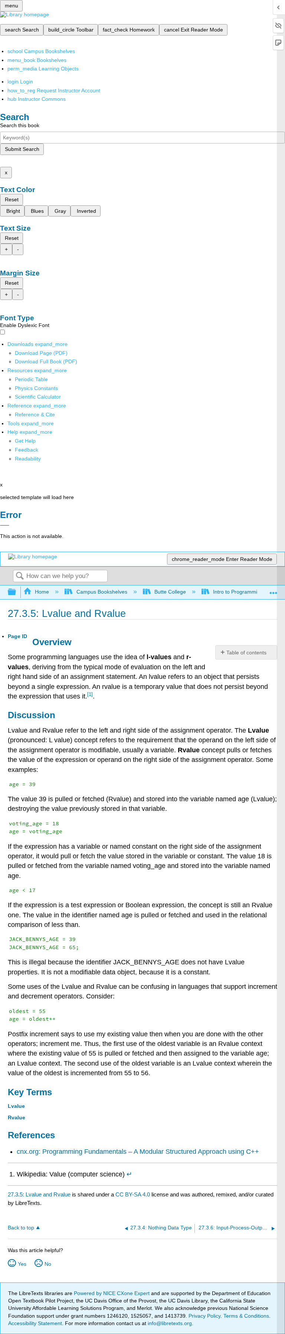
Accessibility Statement (35, 1323)
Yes (22, 1264)
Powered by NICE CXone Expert (112, 1293)
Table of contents (246, 653)
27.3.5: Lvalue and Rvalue (39, 1194)
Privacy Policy (204, 1316)
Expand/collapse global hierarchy (16, 592)
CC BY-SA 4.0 (132, 1194)
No (48, 1264)
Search (19, 576)
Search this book (19, 125)
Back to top (21, 1228)
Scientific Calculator (38, 397)
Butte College (170, 592)
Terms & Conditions (246, 1316)
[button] (26, 450)
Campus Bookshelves (101, 592)
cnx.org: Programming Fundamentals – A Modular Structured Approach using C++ (138, 1151)
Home (41, 592)
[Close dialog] (4, 525)
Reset (12, 199)
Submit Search (22, 149)
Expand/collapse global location (273, 590)
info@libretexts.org (169, 1323)
